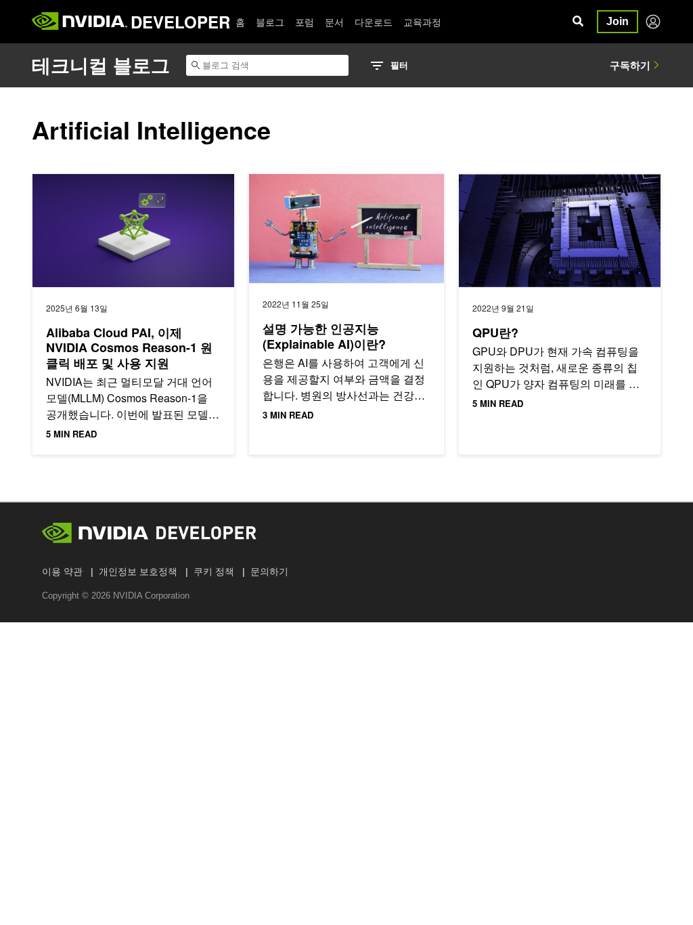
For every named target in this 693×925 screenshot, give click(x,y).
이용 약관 (62, 571)
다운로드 (374, 21)
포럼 (304, 21)
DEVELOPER (180, 21)
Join (617, 21)
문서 (334, 21)
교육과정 (422, 21)
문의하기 (269, 571)
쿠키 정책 (214, 571)
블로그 (270, 21)
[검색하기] (578, 21)
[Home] (79, 21)
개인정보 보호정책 (138, 571)
